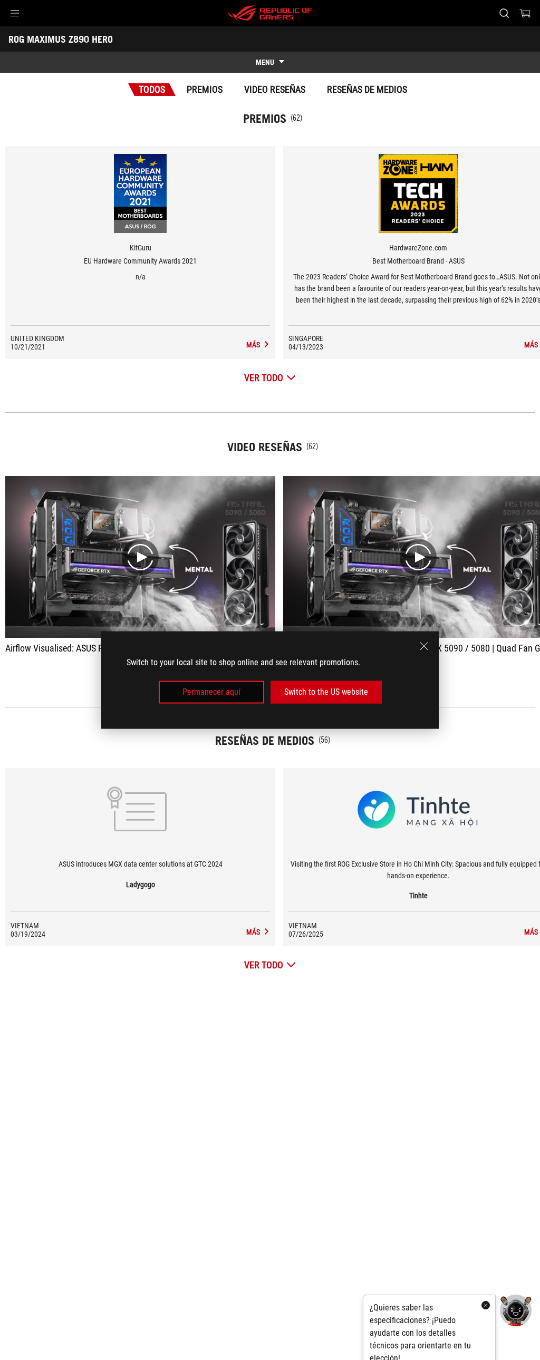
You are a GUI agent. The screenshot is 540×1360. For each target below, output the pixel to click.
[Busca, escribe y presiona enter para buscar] (504, 13)
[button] (14, 13)
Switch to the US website (326, 692)
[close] (424, 646)
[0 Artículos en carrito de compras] (525, 13)
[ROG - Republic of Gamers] (270, 13)
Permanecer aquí (211, 692)
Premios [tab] (205, 89)
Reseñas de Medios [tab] (367, 89)
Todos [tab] (152, 89)
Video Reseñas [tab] (274, 89)
